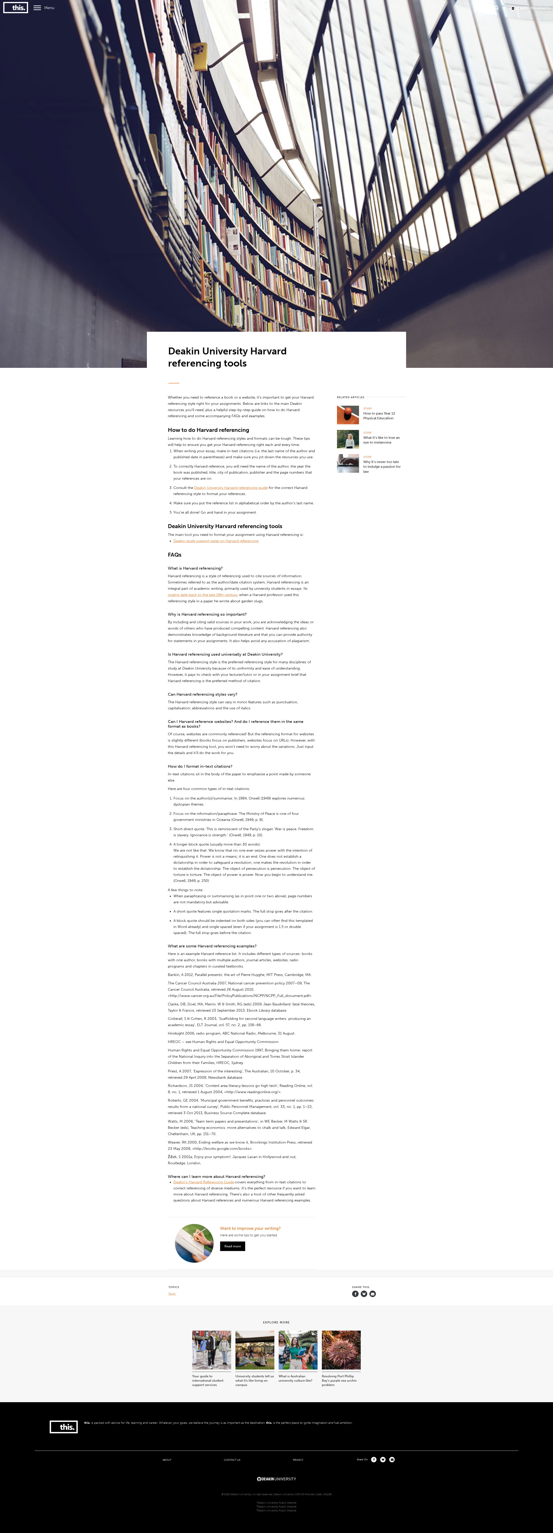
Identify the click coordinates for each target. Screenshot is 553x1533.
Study (368, 408)
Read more (232, 1246)
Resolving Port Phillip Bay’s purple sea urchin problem (339, 1380)
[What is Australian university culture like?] (298, 1368)
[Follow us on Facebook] (355, 1294)
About (166, 1459)
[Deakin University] (276, 1478)
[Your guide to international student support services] (211, 1368)
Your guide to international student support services (207, 1380)
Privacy (298, 1459)
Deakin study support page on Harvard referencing (216, 541)
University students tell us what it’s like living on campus (254, 1380)
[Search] (496, 8)
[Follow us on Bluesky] (364, 1296)
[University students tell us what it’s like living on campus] (254, 1368)
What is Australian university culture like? (295, 1378)
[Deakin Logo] (530, 8)
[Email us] (372, 1294)
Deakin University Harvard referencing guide (231, 487)
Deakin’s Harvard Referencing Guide (203, 1182)
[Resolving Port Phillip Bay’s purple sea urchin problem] (341, 1368)
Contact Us (232, 1459)
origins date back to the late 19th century (202, 595)
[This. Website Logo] (15, 8)
